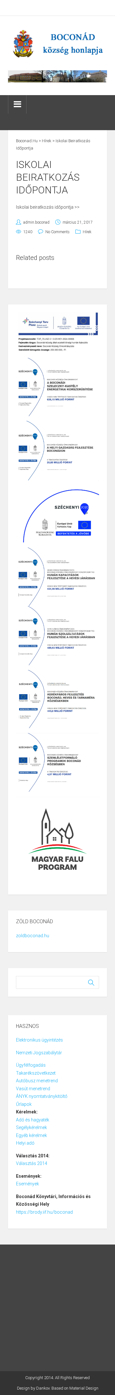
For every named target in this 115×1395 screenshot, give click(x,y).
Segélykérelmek (31, 1127)
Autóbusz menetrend (37, 1080)
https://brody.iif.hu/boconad (44, 1212)
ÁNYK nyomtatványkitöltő (41, 1096)
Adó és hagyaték (32, 1119)
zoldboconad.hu (32, 935)
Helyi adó (25, 1143)
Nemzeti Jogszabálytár (39, 1052)
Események (27, 1183)
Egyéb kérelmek (31, 1135)
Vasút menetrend (33, 1088)
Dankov (43, 1388)
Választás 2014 (31, 1163)
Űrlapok (24, 1104)
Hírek (87, 232)
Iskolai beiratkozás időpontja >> (48, 207)
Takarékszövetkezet (36, 1073)
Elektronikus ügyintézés (39, 1040)
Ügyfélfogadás (31, 1065)
